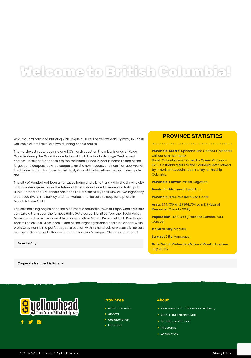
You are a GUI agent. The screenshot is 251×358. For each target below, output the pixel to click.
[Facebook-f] (22, 322)
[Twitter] (30, 322)
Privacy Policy (222, 353)
